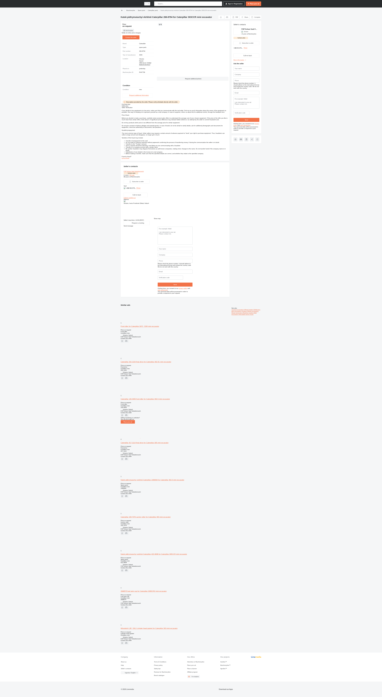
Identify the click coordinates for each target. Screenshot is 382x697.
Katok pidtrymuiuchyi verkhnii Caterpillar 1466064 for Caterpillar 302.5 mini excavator (152, 480)
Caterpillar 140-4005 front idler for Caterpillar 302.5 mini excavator (145, 399)
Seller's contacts (126, 668)
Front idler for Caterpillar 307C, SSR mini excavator (140, 326)
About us (123, 662)
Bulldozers (257, 309)
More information (238, 60)
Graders (244, 311)
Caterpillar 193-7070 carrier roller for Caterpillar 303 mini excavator (146, 517)
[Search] (156, 3)
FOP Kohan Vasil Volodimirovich (134, 171)
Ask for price (129, 30)
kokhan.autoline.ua (130, 198)
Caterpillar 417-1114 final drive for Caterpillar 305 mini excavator (145, 443)
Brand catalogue (159, 675)
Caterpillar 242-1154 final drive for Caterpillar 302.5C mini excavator (146, 362)
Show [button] (138, 188)
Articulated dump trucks (246, 314)
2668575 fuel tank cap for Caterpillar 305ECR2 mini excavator (144, 591)
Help (122, 665)
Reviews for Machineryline (162, 672)
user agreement (163, 290)
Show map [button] (157, 218)
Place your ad (127, 422)
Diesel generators (237, 313)
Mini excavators (236, 311)
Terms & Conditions (160, 662)
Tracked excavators (237, 309)
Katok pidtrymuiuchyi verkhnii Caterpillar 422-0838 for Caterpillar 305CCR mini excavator (154, 554)
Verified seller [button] (131, 173)
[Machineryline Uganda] (131, 3)
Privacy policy (158, 665)
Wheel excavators (253, 311)
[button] (221, 17)
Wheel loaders (249, 309)
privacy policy (183, 288)
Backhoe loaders (248, 313)
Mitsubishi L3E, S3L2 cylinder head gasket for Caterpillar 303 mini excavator (149, 628)
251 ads (131, 175)
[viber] (125, 191)
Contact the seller (130, 37)
